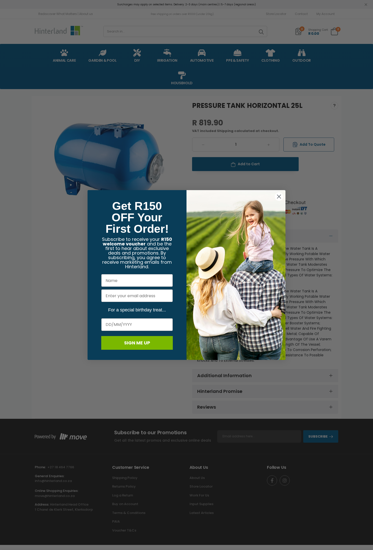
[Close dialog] (279, 196)
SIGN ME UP (137, 343)
